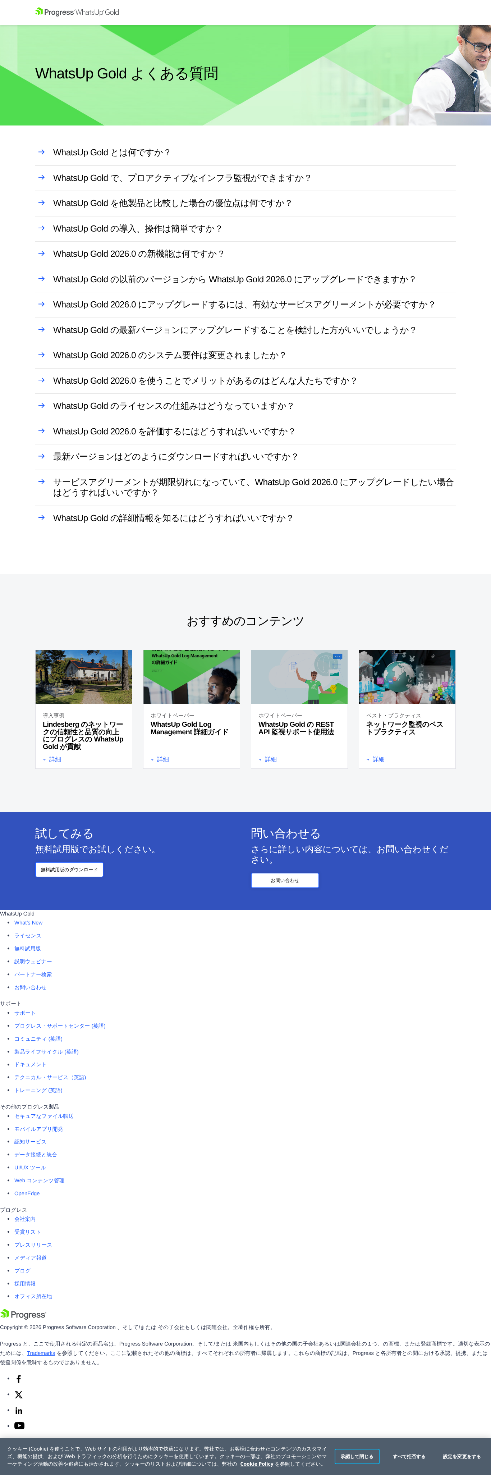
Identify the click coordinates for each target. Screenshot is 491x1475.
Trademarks (41, 1353)
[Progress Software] (23, 1318)
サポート (25, 1013)
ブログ (22, 1271)
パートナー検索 (33, 975)
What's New (28, 923)
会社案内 (25, 1219)
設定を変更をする (462, 1456)
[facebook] (18, 1382)
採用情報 (25, 1284)
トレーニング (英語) (38, 1090)
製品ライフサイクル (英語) (46, 1052)
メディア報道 (30, 1258)
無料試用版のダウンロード (69, 869)
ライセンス (27, 936)
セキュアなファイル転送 (44, 1116)
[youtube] (19, 1428)
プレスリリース (33, 1245)
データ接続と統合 (35, 1155)
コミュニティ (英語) (38, 1039)
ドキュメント (30, 1065)
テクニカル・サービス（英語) (50, 1078)
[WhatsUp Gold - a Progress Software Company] (245, 12)
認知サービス (30, 1142)
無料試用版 (27, 949)
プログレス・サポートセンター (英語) (60, 1026)
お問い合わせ (285, 880)
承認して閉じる (357, 1456)
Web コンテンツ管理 (39, 1181)
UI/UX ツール (30, 1168)
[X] (18, 1398)
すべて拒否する (409, 1456)
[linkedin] (18, 1413)
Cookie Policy (256, 1464)
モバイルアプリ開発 (38, 1129)
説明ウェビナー (33, 962)
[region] (245, 1456)
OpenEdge (27, 1194)
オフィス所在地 (33, 1297)
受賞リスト (27, 1232)
